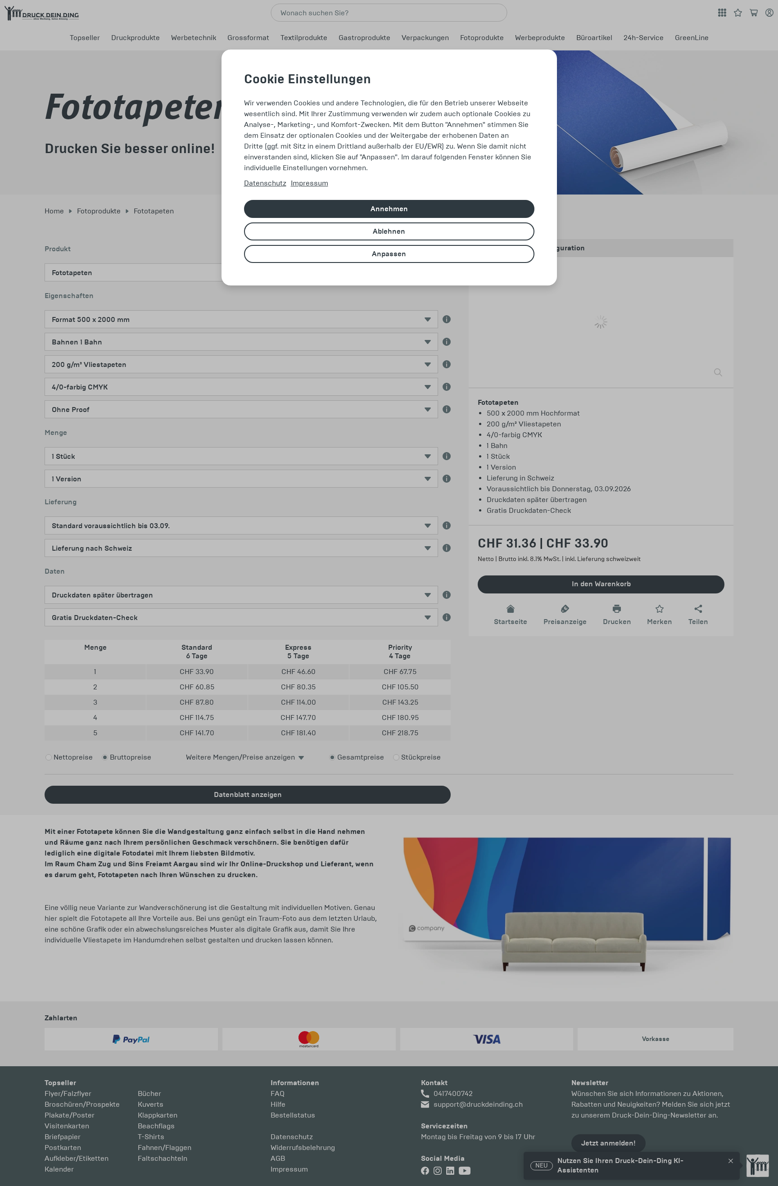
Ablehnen (389, 231)
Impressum (309, 183)
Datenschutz (265, 183)
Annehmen (389, 208)
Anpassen (389, 253)
